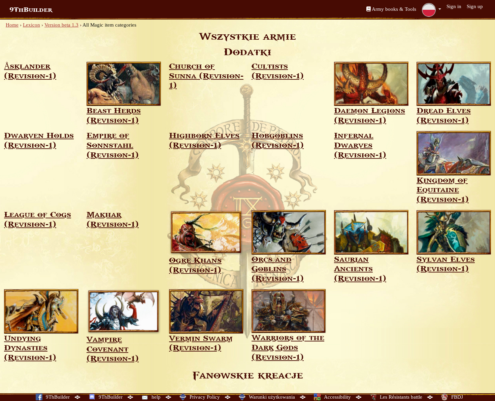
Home (12, 25)
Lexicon (31, 25)
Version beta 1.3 (61, 25)
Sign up (475, 6)
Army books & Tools (393, 9)
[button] (431, 10)
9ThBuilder (30, 9)
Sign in (454, 6)
